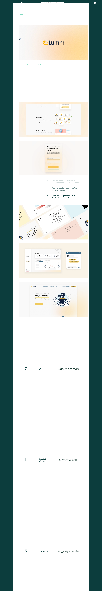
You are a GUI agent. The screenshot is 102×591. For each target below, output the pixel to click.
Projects (45, 2)
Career (57, 2)
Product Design (28, 74)
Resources (61, 2)
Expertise (49, 2)
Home (42, 2)
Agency (54, 2)
